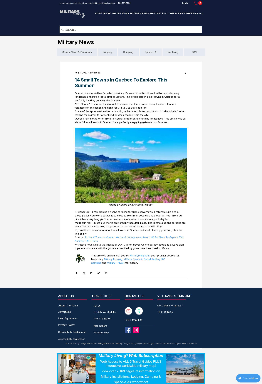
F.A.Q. (97, 305)
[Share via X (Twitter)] (83, 272)
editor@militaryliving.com (104, 3)
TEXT (160, 312)
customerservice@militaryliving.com (75, 3)
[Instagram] (136, 330)
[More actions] (185, 72)
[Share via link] (98, 272)
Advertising (64, 311)
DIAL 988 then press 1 (170, 305)
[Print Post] (106, 272)
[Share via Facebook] (76, 272)
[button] (198, 3)
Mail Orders (100, 325)
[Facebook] (128, 330)
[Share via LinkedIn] (91, 272)
